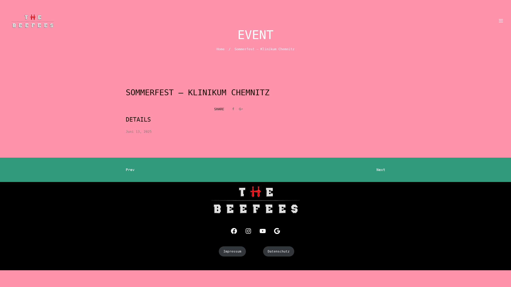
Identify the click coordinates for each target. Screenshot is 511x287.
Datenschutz (279, 251)
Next (380, 170)
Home (221, 49)
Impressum (232, 251)
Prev (130, 170)
